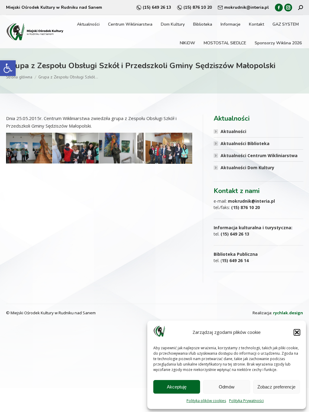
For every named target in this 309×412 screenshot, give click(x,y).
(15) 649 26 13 (157, 7)
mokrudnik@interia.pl (246, 7)
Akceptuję (176, 386)
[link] (288, 312)
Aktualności (233, 131)
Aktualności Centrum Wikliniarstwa (259, 155)
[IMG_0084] (122, 148)
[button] (8, 68)
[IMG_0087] (168, 148)
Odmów (226, 386)
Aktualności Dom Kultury (247, 167)
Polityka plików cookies (206, 400)
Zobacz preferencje (276, 386)
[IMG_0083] (76, 148)
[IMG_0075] (29, 148)
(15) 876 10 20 (197, 7)
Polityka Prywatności (246, 400)
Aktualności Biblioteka (245, 143)
